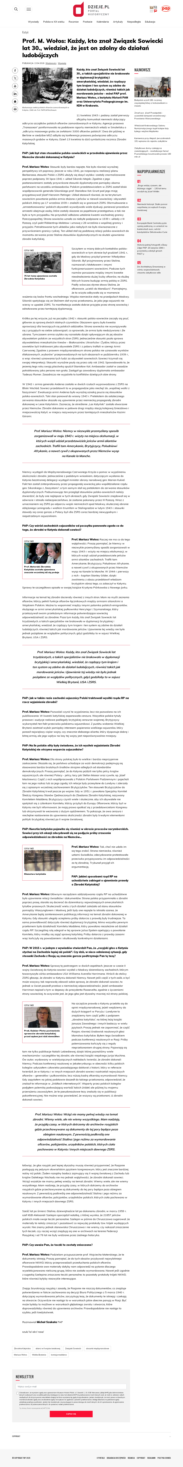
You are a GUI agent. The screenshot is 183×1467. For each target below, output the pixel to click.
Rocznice (74, 21)
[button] (170, 1436)
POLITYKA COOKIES (164, 1457)
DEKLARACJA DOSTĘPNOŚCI (116, 1457)
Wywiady (33, 21)
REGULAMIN (151, 1457)
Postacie (87, 21)
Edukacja (150, 21)
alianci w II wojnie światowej (48, 1348)
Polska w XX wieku (53, 21)
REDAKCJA (131, 1457)
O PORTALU (101, 1457)
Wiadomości (50, 63)
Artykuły (118, 21)
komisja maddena (59, 1355)
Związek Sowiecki (73, 1348)
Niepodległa (134, 21)
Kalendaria (103, 21)
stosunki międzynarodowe (97, 1348)
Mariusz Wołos (20, 1355)
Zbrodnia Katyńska (22, 1348)
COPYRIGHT (141, 1457)
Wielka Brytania (39, 1355)
